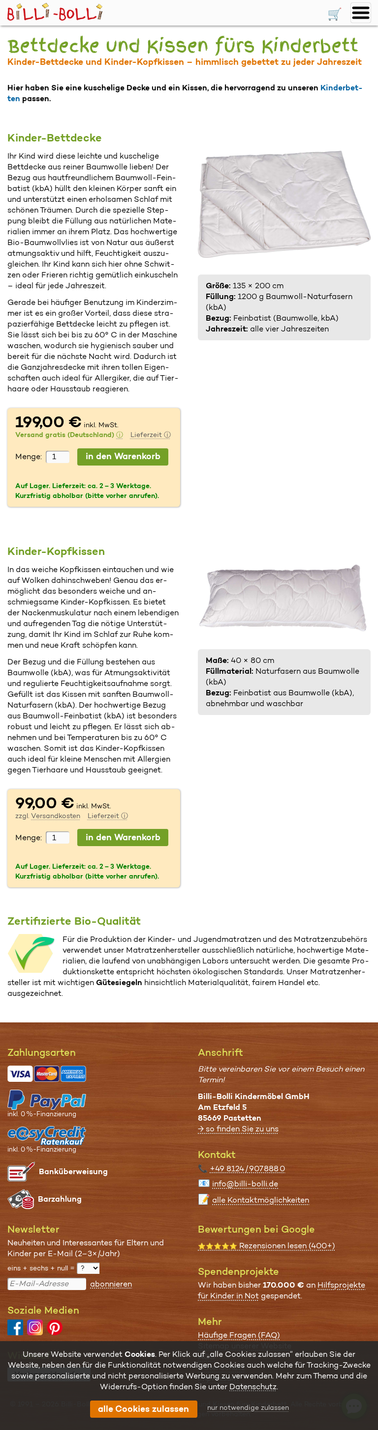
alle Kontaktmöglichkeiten (260, 1200)
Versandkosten (55, 815)
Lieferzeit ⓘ (150, 434)
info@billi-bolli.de (245, 1183)
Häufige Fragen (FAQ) (239, 1335)
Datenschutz (253, 1386)
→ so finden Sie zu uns (238, 1128)
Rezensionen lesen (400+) (266, 1245)
